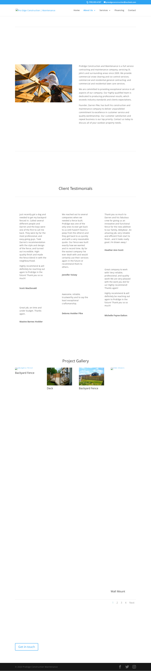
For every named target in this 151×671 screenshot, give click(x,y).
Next (131, 602)
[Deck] (59, 384)
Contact (132, 10)
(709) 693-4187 (94, 2)
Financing (119, 10)
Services (104, 10)
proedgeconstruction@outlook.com (121, 2)
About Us (88, 10)
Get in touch (26, 647)
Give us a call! (75, 337)
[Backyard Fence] (24, 367)
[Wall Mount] (123, 367)
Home (77, 10)
